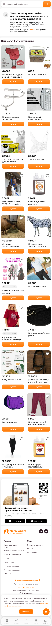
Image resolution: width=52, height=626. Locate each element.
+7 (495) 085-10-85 (26, 588)
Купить (13, 81)
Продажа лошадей (35, 545)
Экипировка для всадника (10, 546)
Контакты (7, 573)
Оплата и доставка (11, 566)
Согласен (26, 611)
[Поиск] (47, 4)
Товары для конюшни (12, 554)
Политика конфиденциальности (26, 584)
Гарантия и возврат (12, 570)
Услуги (30, 549)
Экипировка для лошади (14, 550)
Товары (32, 29)
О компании (9, 563)
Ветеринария (32, 552)
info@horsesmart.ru (26, 593)
